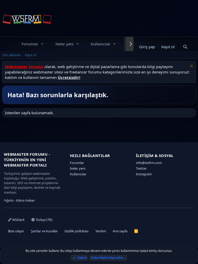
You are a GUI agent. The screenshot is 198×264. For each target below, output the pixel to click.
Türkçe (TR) (43, 219)
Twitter (141, 168)
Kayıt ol (30, 55)
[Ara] (185, 47)
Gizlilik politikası (76, 231)
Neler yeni (64, 43)
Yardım (100, 231)
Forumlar (30, 43)
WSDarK (17, 219)
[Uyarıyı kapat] (191, 66)
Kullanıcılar (100, 43)
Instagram (144, 174)
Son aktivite (12, 55)
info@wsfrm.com (149, 162)
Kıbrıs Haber (25, 200)
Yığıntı (8, 200)
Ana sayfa (120, 231)
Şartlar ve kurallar (44, 231)
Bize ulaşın (16, 231)
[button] (42, 44)
